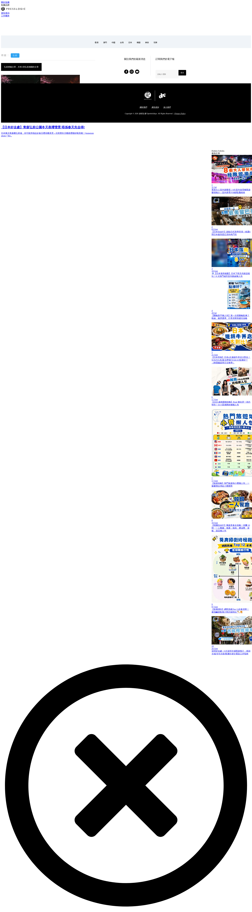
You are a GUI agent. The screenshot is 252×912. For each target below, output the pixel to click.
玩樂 (155, 42)
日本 (130, 42)
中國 (113, 42)
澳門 (105, 42)
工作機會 (5, 16)
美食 (147, 42)
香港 (96, 42)
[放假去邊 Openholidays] (7, 28)
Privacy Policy (180, 114)
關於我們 (143, 107)
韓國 (138, 42)
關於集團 (5, 2)
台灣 (122, 42)
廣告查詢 (5, 13)
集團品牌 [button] (5, 5)
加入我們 (167, 107)
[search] (2, 31)
